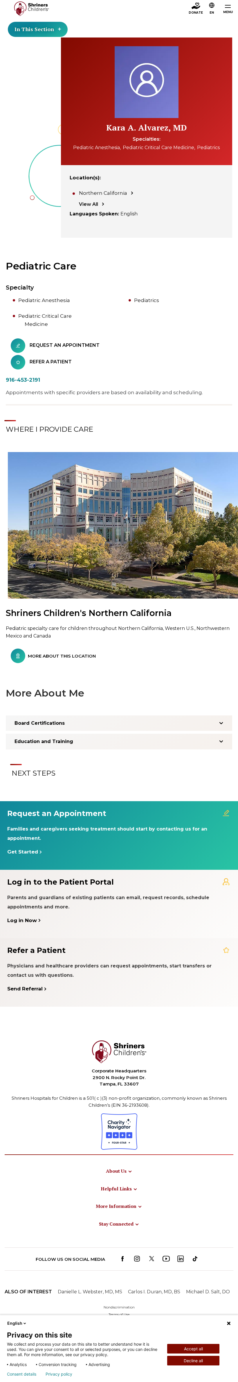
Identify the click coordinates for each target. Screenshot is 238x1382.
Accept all (193, 1348)
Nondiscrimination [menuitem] (119, 1307)
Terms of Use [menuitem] (119, 1314)
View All (88, 204)
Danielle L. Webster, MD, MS (90, 1291)
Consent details (21, 1374)
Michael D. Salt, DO (208, 1291)
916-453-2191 (23, 380)
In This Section (34, 29)
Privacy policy (59, 1374)
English (14, 1323)
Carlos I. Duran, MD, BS (154, 1291)
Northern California (103, 193)
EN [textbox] (212, 13)
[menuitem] (119, 1171)
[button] (211, 9)
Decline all (193, 1360)
